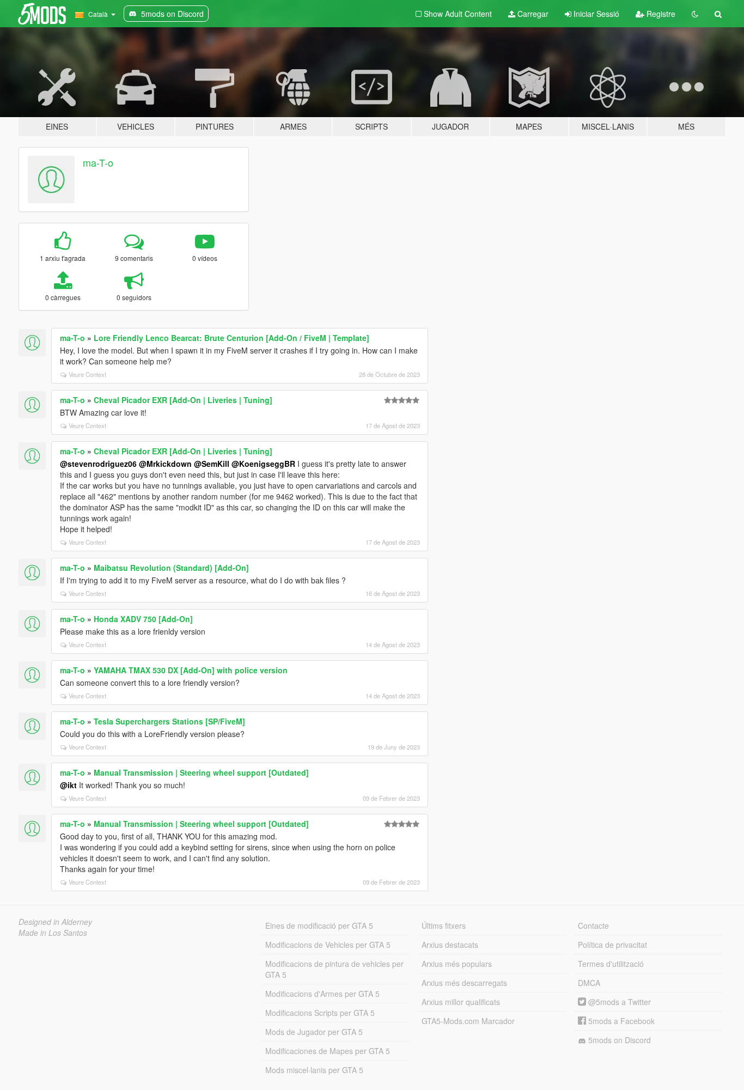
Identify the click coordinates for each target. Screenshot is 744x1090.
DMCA (589, 982)
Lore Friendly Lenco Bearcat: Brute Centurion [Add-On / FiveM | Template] (231, 337)
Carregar (531, 13)
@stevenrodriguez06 (98, 463)
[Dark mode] (695, 13)
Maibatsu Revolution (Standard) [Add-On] (171, 567)
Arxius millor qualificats (461, 1001)
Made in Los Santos (53, 932)
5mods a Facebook (620, 1020)
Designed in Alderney (55, 921)
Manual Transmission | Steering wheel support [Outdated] (201, 772)
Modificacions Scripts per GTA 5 (320, 1012)
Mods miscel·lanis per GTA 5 (314, 1069)
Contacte (593, 925)
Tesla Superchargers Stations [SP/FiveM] (169, 721)
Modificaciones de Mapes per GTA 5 (327, 1050)
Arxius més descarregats (464, 982)
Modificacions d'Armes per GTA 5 (322, 993)
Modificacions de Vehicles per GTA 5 (328, 944)
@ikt (68, 785)
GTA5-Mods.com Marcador (468, 1020)
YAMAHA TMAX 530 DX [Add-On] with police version (191, 670)
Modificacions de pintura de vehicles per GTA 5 (334, 969)
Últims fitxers (444, 925)
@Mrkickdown (165, 463)
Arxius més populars (457, 963)
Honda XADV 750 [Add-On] (143, 618)
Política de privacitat (612, 944)
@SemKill (211, 463)
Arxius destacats (450, 944)
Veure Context (87, 374)
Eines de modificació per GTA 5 (319, 925)
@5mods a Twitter (618, 1001)
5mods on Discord (618, 1039)
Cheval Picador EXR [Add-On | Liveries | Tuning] (183, 399)
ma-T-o (98, 162)
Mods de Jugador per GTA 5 (314, 1031)
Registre (659, 13)
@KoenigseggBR (263, 463)
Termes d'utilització (611, 963)
